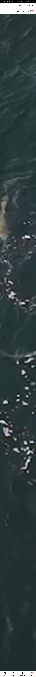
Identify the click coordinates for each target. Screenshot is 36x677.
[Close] (34, 2)
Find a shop (23, 6)
